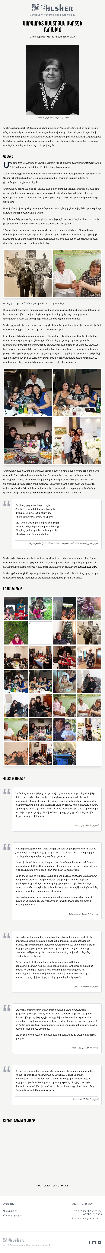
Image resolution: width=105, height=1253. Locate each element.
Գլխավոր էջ (10, 1210)
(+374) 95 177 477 (92, 1210)
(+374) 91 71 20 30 (92, 1214)
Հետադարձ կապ (13, 1215)
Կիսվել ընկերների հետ (52, 1185)
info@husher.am (91, 1218)
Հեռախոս (77, 1210)
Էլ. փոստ (76, 1218)
